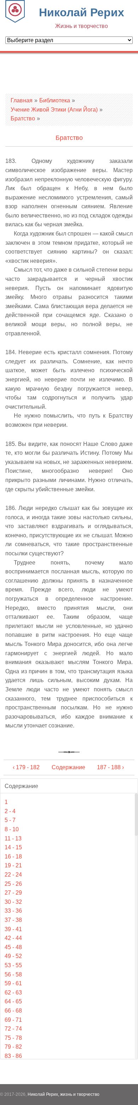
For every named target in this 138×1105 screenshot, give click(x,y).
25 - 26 (13, 884)
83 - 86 (13, 1056)
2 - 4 (10, 811)
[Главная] (15, 21)
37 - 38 (13, 920)
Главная (22, 100)
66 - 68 (13, 1011)
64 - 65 (13, 1001)
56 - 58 (13, 974)
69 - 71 (13, 1020)
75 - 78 (13, 1038)
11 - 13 (13, 838)
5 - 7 (10, 820)
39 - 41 (13, 929)
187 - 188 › (110, 767)
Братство (23, 118)
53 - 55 (13, 965)
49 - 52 (13, 956)
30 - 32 (13, 902)
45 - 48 (13, 947)
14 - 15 (13, 847)
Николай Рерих (81, 17)
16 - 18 (13, 857)
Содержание (68, 767)
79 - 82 (13, 1047)
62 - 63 (13, 993)
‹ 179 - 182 (26, 767)
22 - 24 (13, 875)
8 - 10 (12, 829)
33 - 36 (13, 911)
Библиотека (54, 100)
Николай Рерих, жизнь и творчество (63, 1094)
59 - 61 (13, 983)
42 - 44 (13, 938)
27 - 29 (13, 893)
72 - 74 (13, 1029)
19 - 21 (13, 865)
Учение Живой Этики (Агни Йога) (54, 110)
